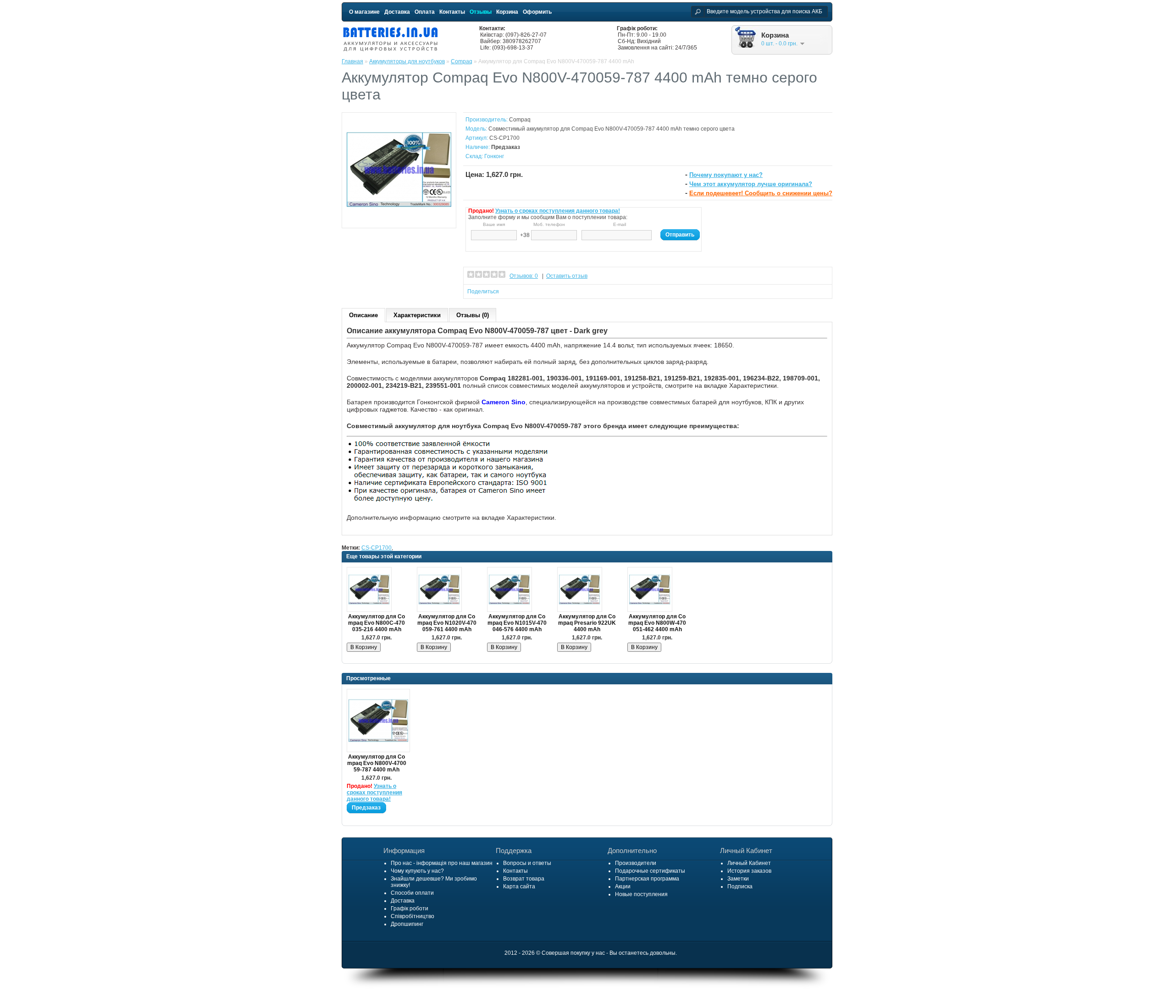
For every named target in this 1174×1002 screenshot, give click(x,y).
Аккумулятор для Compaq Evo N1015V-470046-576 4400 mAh (517, 623)
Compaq (461, 61)
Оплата (425, 12)
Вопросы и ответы (527, 863)
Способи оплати (412, 893)
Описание (363, 315)
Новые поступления (641, 894)
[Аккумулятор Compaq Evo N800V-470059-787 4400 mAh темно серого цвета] (399, 220)
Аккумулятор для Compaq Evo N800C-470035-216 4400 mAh (376, 623)
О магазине (364, 12)
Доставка (397, 12)
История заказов (749, 871)
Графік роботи (409, 908)
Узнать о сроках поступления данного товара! (557, 211)
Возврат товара (523, 878)
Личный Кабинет (749, 863)
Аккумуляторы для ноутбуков (407, 61)
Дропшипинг (407, 924)
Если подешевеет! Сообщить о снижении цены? (760, 193)
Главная (352, 61)
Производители (635, 863)
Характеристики (417, 315)
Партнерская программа (647, 878)
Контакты (452, 12)
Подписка (740, 886)
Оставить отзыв (566, 276)
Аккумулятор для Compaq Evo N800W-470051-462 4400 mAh (657, 623)
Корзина (507, 12)
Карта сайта (519, 886)
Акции (623, 886)
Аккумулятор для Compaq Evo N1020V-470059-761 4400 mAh (446, 623)
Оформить (537, 12)
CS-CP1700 (376, 548)
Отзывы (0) (472, 315)
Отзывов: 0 (523, 276)
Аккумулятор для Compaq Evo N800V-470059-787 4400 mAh (376, 763)
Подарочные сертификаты (650, 871)
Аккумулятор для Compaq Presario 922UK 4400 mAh (587, 623)
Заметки (738, 878)
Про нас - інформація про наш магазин (442, 863)
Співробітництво (412, 916)
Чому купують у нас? (417, 871)
